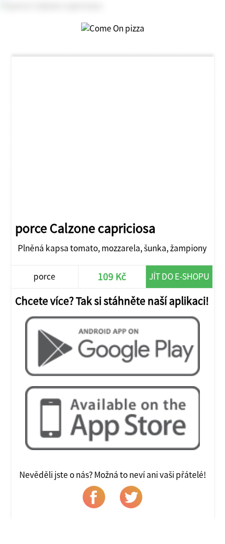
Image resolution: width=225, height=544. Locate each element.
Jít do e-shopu (179, 276)
